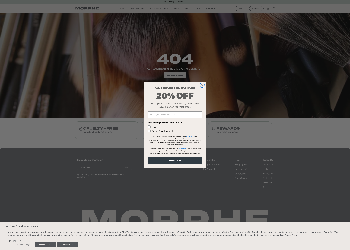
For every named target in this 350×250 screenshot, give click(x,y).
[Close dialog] (202, 85)
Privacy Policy (14, 240)
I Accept (68, 244)
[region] (175, 236)
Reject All (45, 244)
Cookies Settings (23, 245)
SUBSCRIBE (175, 160)
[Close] (347, 222)
